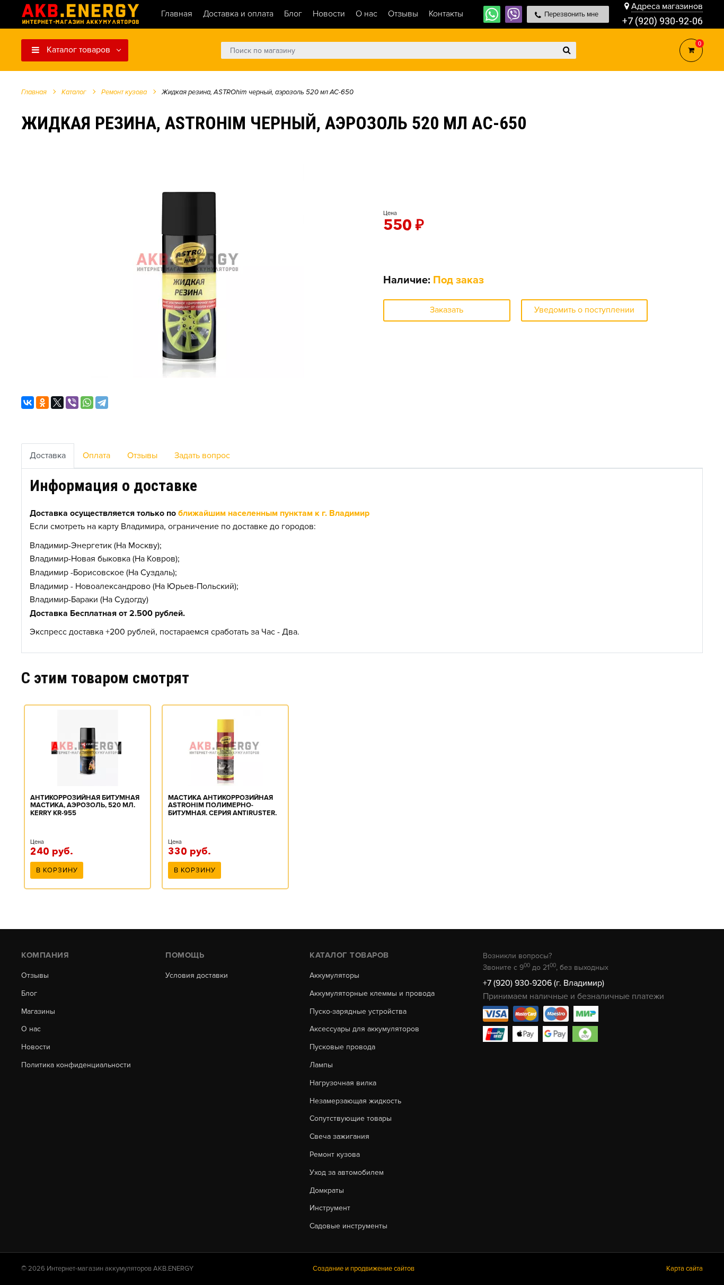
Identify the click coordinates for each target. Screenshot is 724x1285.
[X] (57, 402)
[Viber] (72, 402)
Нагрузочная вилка (343, 1083)
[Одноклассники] (42, 402)
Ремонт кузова (335, 1154)
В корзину (57, 870)
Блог (29, 993)
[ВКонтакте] (27, 402)
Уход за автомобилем (347, 1172)
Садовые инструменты (348, 1226)
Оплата (96, 455)
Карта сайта (684, 1268)
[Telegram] (101, 402)
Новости (35, 1047)
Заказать (446, 310)
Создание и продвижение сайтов (363, 1268)
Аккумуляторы (334, 975)
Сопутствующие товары (351, 1118)
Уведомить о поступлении (584, 310)
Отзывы (142, 455)
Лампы (321, 1065)
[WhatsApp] (87, 402)
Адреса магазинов (667, 6)
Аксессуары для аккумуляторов (364, 1029)
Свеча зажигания (339, 1136)
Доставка (48, 455)
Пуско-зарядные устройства (358, 1011)
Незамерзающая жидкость (355, 1101)
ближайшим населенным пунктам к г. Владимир (273, 513)
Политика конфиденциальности (76, 1065)
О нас (31, 1029)
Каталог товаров (77, 49)
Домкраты (327, 1190)
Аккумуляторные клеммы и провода (372, 993)
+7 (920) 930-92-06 (662, 20)
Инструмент (330, 1208)
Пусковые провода (342, 1047)
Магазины (38, 1011)
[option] (189, 262)
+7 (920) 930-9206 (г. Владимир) (543, 983)
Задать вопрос (202, 455)
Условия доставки (196, 975)
